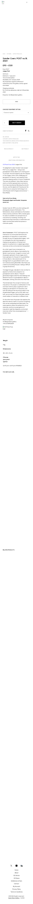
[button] (25, 2)
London (13, 140)
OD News (16, 878)
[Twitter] (29, 131)
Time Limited (15, 142)
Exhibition (8, 140)
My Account (16, 886)
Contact (16, 884)
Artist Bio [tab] (16, 157)
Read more (6, 512)
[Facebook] (26, 131)
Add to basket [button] (7, 691)
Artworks (9, 53)
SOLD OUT (20, 516)
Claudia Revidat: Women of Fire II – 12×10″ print (7, 536)
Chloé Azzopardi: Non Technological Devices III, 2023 (7, 509)
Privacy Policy (16, 889)
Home (4, 53)
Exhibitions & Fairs (16, 881)
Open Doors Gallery (13, 898)
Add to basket (16, 122)
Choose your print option (11, 109)
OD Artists (16, 875)
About (16, 873)
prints (9, 142)
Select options (22, 691)
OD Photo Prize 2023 (17, 53)
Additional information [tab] (16, 160)
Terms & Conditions (17, 892)
